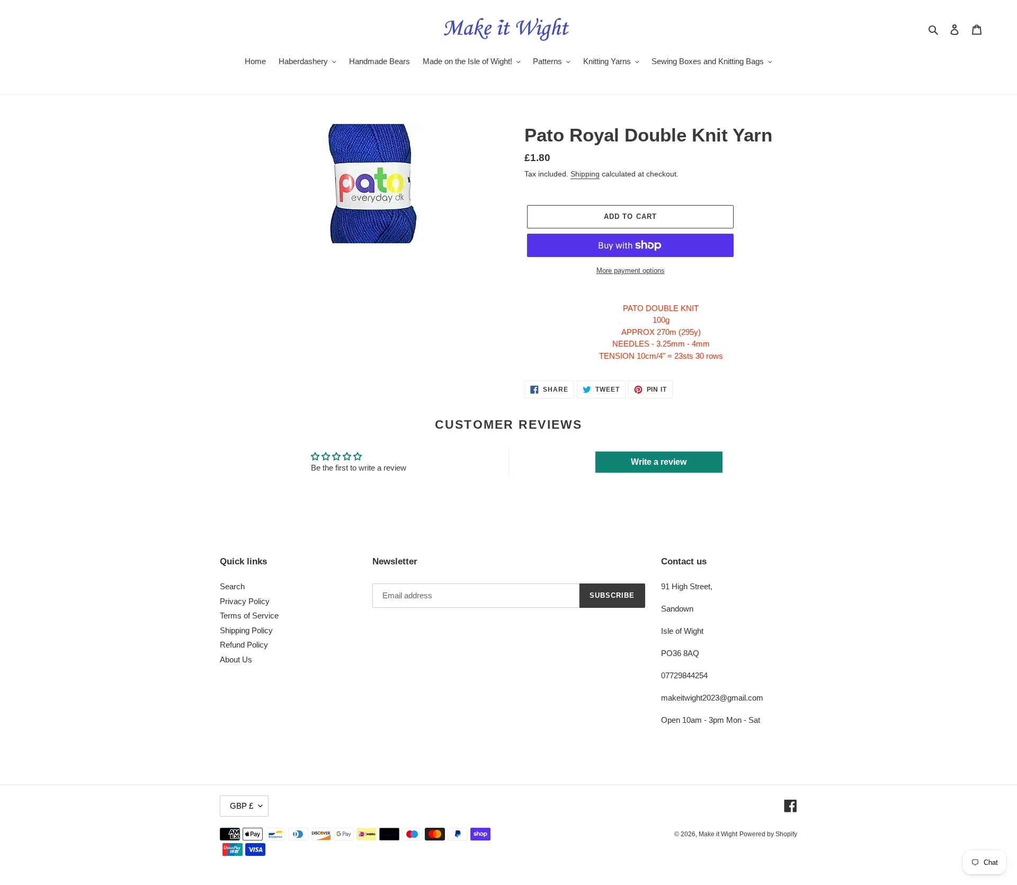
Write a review (658, 461)
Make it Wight (718, 834)
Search (232, 586)
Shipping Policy (246, 630)
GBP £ (241, 805)
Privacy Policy (245, 601)
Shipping (585, 174)
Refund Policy (244, 644)
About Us (236, 659)
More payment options (630, 271)
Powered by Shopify (768, 834)
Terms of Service (249, 615)
